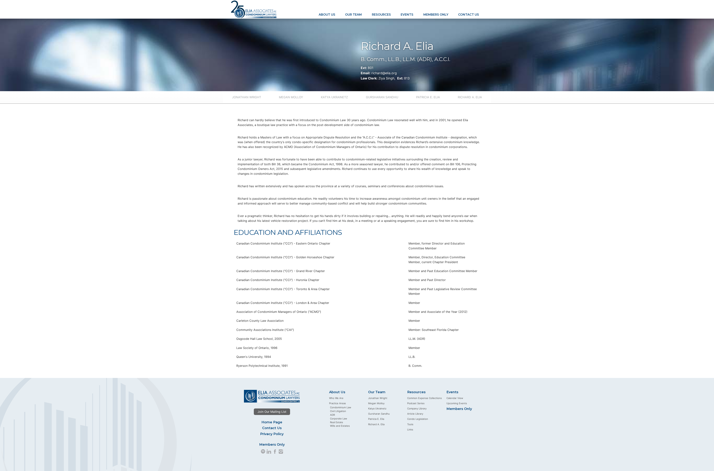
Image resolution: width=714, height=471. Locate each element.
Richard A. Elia (470, 97)
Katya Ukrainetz (334, 97)
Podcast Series (415, 403)
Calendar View (454, 398)
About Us (327, 14)
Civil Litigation (338, 411)
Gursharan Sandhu (382, 97)
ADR (332, 414)
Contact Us (468, 14)
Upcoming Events (456, 403)
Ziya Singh (386, 78)
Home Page (271, 422)
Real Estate (336, 422)
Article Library (415, 413)
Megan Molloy (291, 97)
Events (407, 14)
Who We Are (336, 398)
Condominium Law (340, 407)
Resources (381, 14)
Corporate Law (338, 418)
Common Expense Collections (424, 398)
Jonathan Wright (246, 97)
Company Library (417, 408)
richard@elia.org (384, 73)
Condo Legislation (417, 418)
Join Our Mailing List (272, 411)
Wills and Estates (340, 425)
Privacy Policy (272, 434)
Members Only (435, 14)
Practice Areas (337, 403)
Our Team (353, 14)
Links (410, 429)
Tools (410, 424)
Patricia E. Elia (428, 97)
